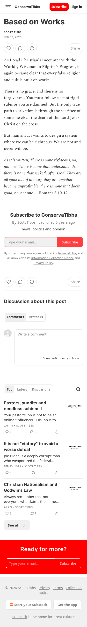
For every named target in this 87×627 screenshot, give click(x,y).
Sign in (77, 7)
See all (14, 525)
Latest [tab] (22, 389)
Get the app (67, 604)
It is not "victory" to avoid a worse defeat (31, 446)
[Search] (78, 389)
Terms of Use (67, 253)
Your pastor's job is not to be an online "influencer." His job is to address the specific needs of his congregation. (31, 417)
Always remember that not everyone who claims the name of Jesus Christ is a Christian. (30, 499)
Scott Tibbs (13, 32)
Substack (19, 616)
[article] (43, 417)
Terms (58, 587)
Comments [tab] (15, 317)
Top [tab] (9, 389)
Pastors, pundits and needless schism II (25, 405)
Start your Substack (30, 604)
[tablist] (25, 317)
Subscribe (59, 7)
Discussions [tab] (41, 389)
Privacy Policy (43, 263)
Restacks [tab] (36, 317)
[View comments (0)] (20, 48)
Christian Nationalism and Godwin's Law (30, 487)
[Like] (9, 48)
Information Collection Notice (52, 258)
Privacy (44, 587)
